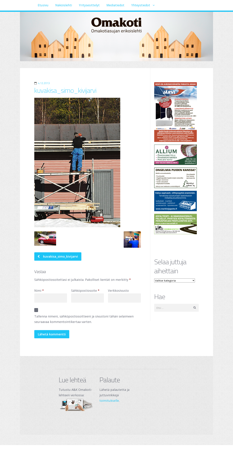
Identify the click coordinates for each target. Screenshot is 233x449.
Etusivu (43, 5)
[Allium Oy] (176, 154)
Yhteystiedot (140, 5)
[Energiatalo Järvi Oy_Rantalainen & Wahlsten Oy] (176, 112)
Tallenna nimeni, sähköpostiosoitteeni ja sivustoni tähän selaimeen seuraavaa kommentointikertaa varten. (84, 319)
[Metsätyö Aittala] (176, 178)
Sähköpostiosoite (85, 290)
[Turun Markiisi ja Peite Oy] (176, 201)
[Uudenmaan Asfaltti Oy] (176, 224)
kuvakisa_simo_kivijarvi (65, 90)
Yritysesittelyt (89, 5)
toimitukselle (109, 401)
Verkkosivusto (118, 290)
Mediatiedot (115, 5)
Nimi (39, 290)
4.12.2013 (44, 83)
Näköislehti (63, 5)
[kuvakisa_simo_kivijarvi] (87, 162)
